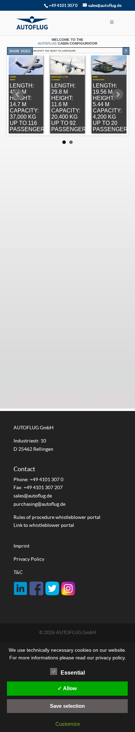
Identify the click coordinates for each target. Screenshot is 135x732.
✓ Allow (67, 688)
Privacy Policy (29, 559)
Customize (67, 724)
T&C (18, 572)
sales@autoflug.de (33, 495)
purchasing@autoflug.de (39, 504)
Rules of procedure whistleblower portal (57, 517)
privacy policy (110, 657)
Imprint (21, 546)
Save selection (67, 706)
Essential (73, 673)
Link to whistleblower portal (44, 525)
